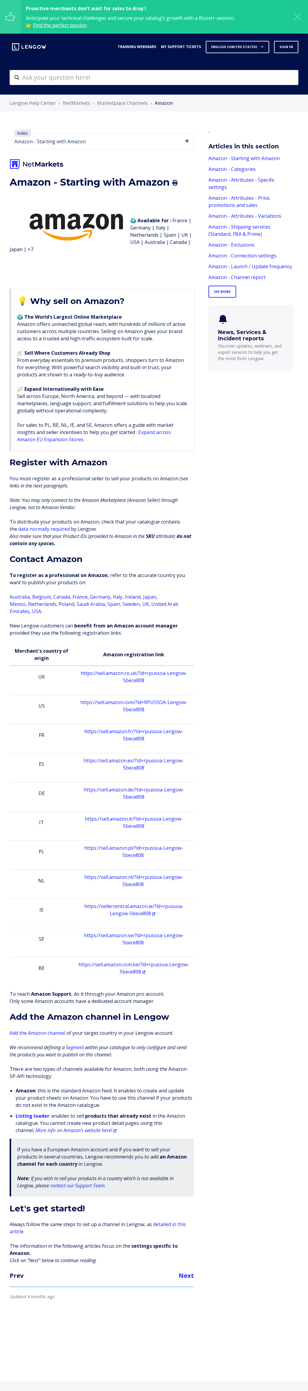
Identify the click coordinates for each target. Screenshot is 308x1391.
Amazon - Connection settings (242, 255)
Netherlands (42, 604)
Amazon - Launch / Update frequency (250, 266)
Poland (66, 604)
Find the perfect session (60, 25)
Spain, (114, 604)
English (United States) (234, 46)
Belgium (41, 597)
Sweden (131, 604)
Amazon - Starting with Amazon (244, 158)
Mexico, (19, 604)
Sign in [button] (286, 46)
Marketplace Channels (122, 103)
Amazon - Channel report (237, 277)
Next (186, 1275)
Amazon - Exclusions (231, 244)
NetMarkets (76, 103)
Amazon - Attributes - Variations (244, 216)
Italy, (118, 597)
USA (36, 611)
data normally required (44, 529)
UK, (146, 604)
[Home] (29, 47)
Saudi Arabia (91, 604)
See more (222, 291)
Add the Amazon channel (38, 1033)
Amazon (164, 103)
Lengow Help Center (33, 103)
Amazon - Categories (232, 169)
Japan (149, 597)
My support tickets (181, 46)
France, (81, 597)
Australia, (21, 597)
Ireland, (133, 597)
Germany (100, 597)
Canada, (62, 597)
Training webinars (137, 46)
